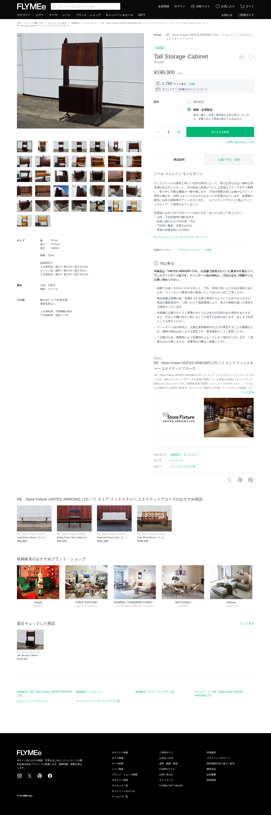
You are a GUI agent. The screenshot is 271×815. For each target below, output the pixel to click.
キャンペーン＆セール (119, 15)
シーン (66, 15)
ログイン (179, 6)
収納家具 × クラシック (89, 691)
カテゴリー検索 (120, 752)
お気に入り (228, 6)
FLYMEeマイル (167, 769)
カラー (40, 15)
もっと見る (247, 623)
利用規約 (211, 752)
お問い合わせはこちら (240, 142)
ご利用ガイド (246, 15)
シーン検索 (117, 769)
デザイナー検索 (120, 780)
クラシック (176, 460)
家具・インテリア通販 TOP (30, 23)
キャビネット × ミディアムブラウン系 (98, 701)
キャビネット (90, 23)
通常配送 (198, 101)
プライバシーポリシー (218, 758)
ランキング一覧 (120, 785)
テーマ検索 (117, 763)
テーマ (53, 15)
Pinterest (39, 775)
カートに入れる (220, 131)
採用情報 (211, 780)
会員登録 (163, 6)
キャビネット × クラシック (32, 701)
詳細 (192, 83)
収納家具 (75, 23)
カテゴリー (24, 15)
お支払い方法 (166, 758)
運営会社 (211, 769)
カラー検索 (117, 758)
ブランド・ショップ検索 (124, 774)
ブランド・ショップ (88, 15)
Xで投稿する (229, 480)
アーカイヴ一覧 (120, 796)
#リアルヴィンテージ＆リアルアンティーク (181, 237)
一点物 (207, 249)
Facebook (50, 775)
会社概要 (211, 774)
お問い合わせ (166, 774)
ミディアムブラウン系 (183, 466)
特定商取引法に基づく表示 (221, 763)
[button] (20, 81)
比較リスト (203, 6)
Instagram (19, 775)
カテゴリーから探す (57, 23)
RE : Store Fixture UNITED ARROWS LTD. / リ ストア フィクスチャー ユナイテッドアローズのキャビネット (153, 23)
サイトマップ (166, 780)
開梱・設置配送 (203, 109)
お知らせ (226, 15)
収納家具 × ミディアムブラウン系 (155, 691)
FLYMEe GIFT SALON (171, 785)
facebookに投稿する (250, 480)
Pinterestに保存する (240, 480)
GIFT (141, 15)
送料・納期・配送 (168, 763)
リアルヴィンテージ (189, 249)
